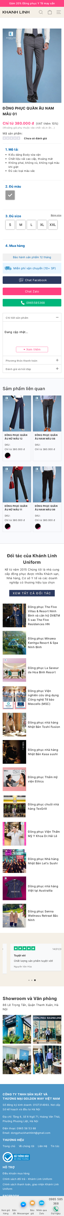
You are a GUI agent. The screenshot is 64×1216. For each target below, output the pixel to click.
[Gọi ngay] (56, 1209)
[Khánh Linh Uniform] (16, 12)
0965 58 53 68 (26, 1128)
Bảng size (56, 215)
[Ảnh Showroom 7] (47, 1029)
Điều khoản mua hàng (16, 1173)
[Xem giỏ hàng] (5, 1203)
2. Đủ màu (13, 186)
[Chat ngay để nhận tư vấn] (23, 1204)
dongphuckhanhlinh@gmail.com (30, 1132)
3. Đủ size (13, 216)
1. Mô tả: (11, 149)
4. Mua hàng (15, 246)
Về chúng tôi (26, 1146)
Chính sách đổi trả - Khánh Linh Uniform (27, 1178)
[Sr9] (17, 1059)
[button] (29, 980)
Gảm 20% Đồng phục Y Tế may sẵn (32, 3)
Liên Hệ (42, 1146)
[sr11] (47, 1059)
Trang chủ (9, 1146)
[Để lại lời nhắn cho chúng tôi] (32, 1203)
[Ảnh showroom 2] (17, 1029)
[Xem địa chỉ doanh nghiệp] (14, 1203)
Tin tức (55, 1146)
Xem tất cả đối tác (32, 593)
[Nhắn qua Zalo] (42, 1203)
